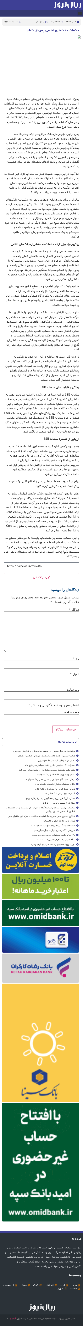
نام (76, 658)
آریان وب (12, 1318)
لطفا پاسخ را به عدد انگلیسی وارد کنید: (54, 705)
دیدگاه (74, 609)
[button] (80, 13)
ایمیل (74, 674)
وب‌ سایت (72, 689)
